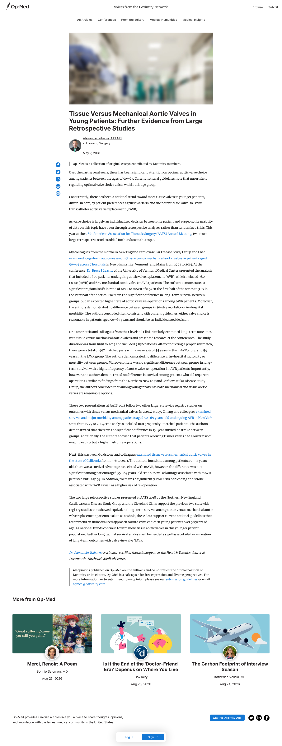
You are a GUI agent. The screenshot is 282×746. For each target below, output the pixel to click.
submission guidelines (182, 579)
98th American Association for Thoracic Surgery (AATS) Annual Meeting (138, 234)
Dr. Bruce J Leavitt (100, 270)
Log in (129, 737)
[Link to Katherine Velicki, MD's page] (230, 652)
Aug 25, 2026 (37, 678)
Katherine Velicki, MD (230, 677)
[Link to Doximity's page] (141, 652)
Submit (273, 7)
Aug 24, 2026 (215, 683)
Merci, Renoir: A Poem (52, 664)
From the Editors (132, 19)
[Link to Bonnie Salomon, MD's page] (52, 652)
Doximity (141, 677)
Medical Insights (193, 19)
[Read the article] (52, 634)
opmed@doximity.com (89, 584)
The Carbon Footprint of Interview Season (230, 666)
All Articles (84, 19)
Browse (258, 7)
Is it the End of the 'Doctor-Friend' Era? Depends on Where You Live (141, 666)
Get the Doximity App (227, 718)
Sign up (153, 737)
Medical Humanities (163, 19)
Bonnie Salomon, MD (52, 671)
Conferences (107, 19)
